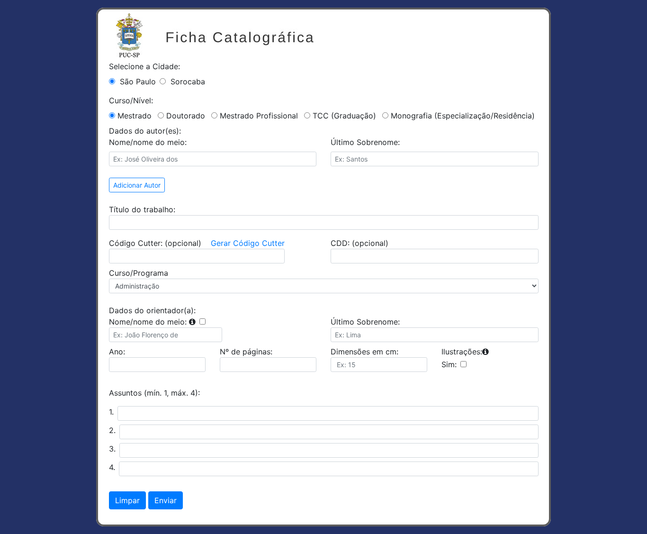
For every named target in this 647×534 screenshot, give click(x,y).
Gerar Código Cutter (248, 243)
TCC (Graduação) (344, 115)
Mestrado (134, 115)
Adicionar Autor (137, 185)
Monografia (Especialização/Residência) (463, 115)
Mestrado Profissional (259, 115)
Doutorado (185, 115)
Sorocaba (188, 81)
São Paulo (138, 81)
